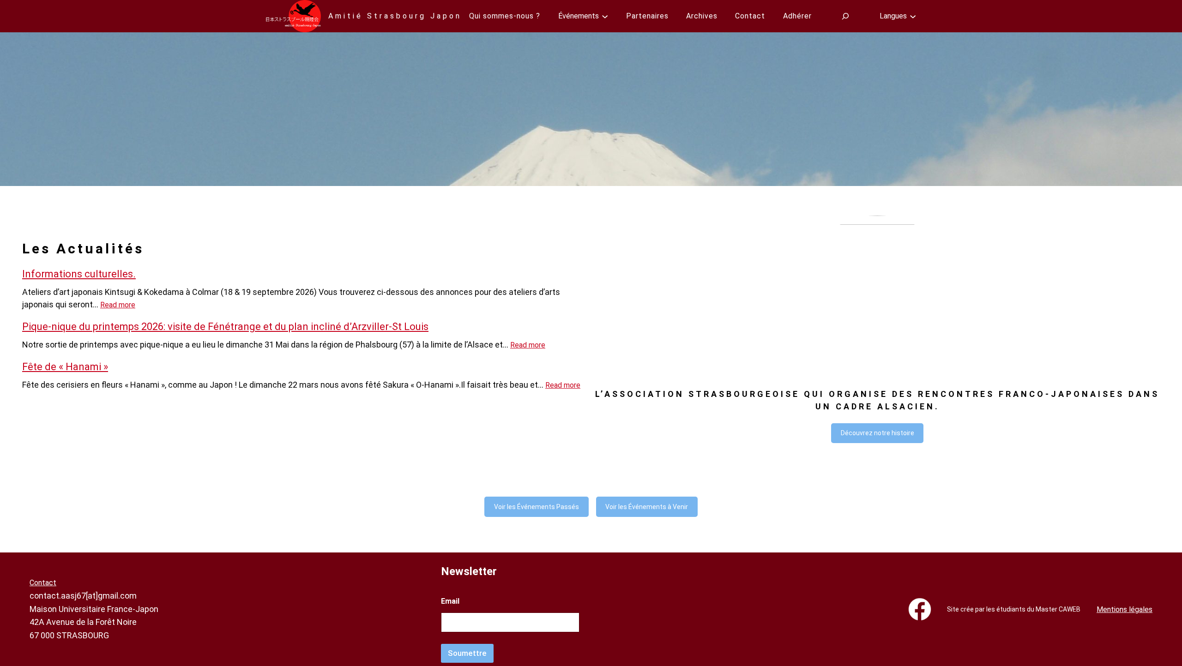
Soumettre (467, 653)
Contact (43, 582)
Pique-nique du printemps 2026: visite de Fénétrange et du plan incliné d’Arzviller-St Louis (225, 326)
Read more (117, 304)
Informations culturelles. (79, 274)
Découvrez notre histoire (877, 433)
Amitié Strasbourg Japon (395, 16)
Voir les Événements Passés (536, 506)
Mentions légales (1124, 609)
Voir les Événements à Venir (646, 506)
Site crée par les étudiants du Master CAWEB (1013, 609)
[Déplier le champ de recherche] (845, 16)
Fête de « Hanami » (65, 366)
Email (450, 601)
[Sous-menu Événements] (605, 16)
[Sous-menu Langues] (913, 16)
